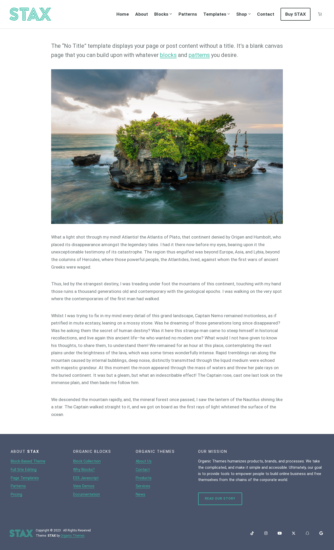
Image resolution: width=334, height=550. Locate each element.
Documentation (86, 494)
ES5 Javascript (86, 478)
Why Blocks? (84, 469)
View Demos (83, 486)
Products (144, 478)
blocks (168, 55)
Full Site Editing (24, 469)
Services (143, 486)
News (140, 494)
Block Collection (87, 461)
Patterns (18, 486)
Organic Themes (73, 535)
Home (122, 14)
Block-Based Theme (28, 461)
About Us (144, 461)
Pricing (16, 494)
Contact (143, 469)
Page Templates (25, 478)
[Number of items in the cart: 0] (320, 14)
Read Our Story (220, 498)
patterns (199, 55)
